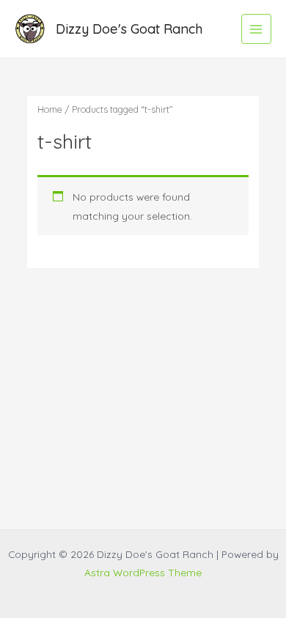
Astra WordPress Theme (143, 572)
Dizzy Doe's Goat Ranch (129, 29)
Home (49, 109)
